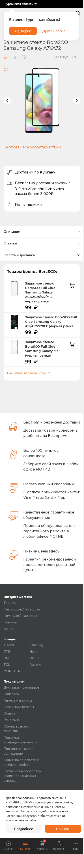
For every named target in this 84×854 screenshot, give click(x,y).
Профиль (59, 848)
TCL (7, 665)
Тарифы (10, 603)
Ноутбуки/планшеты (20, 616)
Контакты (11, 694)
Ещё (75, 848)
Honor (34, 652)
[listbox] (20, 4)
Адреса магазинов (18, 700)
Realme (35, 665)
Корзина (42, 845)
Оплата (9, 713)
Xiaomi (9, 645)
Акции (8, 629)
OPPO (34, 658)
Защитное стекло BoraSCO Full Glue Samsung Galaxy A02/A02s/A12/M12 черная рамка (40, 292)
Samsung (36, 645)
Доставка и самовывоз (21, 687)
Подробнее (23, 829)
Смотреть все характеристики (32, 147)
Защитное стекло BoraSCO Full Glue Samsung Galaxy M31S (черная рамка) (43, 348)
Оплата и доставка (19, 255)
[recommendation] (72, 285)
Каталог (25, 848)
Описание (12, 231)
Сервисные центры (19, 707)
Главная (8, 848)
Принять (63, 829)
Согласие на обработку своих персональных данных (22, 776)
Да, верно (23, 31)
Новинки (10, 622)
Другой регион (54, 31)
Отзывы (10, 243)
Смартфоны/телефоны (22, 609)
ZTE (7, 652)
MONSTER (12, 671)
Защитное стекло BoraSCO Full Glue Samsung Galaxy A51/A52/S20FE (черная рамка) (51, 321)
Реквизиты (12, 720)
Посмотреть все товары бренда (28, 373)
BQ (6, 658)
